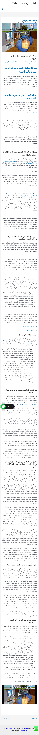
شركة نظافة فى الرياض (30, 330)
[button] (2, 9)
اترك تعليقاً (34, 61)
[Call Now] (3, 406)
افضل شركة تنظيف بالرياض (29, 326)
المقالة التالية (5, 718)
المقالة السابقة (33, 718)
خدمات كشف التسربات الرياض (13, 61)
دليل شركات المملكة (24, 3)
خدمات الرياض (26, 61)
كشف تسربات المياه (32, 112)
